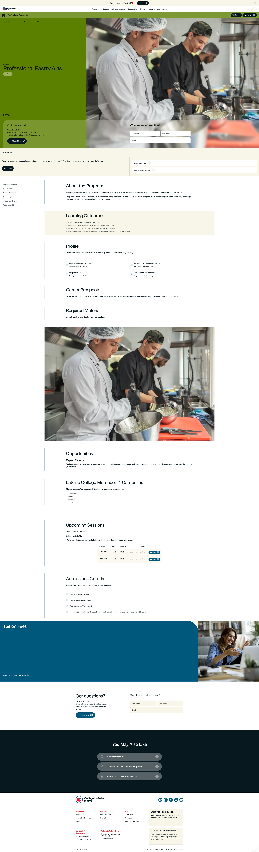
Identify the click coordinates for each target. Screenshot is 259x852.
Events (142, 9)
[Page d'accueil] (90, 803)
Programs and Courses (100, 9)
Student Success (154, 9)
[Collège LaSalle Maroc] (9, 9)
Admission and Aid (118, 9)
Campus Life (132, 9)
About (164, 9)
